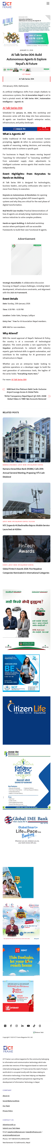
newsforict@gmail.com (16, 1132)
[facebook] (11, 1025)
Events (5, 565)
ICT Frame (27, 74)
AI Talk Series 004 (12, 108)
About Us (6, 1095)
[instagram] (16, 1025)
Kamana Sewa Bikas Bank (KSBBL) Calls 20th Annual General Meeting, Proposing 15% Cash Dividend (24, 473)
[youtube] (28, 1025)
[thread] (39, 1025)
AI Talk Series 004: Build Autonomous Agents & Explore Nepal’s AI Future (26, 59)
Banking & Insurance (10, 465)
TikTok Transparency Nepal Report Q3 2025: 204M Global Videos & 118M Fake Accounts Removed (25, 397)
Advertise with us (9, 1124)
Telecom (31, 521)
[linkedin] (22, 1025)
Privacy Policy (8, 1110)
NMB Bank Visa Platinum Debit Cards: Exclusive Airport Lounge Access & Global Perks (26, 391)
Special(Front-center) (35, 465)
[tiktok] (34, 1025)
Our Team (6, 1105)
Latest (20, 465)
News (25, 465)
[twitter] (5, 1025)
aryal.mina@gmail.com (11, 1135)
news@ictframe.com (33, 1132)
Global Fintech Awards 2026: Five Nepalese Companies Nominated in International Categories (26, 571)
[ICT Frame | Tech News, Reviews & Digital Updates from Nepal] (7, 7)
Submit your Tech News (11, 1128)
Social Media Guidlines (11, 1100)
